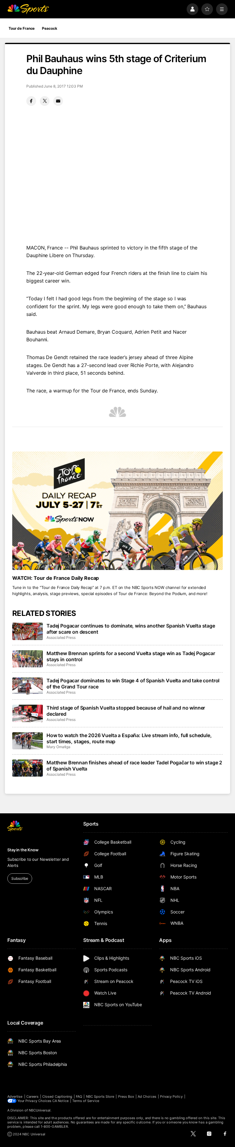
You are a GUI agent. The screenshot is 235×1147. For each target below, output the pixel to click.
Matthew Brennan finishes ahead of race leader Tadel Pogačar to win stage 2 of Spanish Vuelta (134, 765)
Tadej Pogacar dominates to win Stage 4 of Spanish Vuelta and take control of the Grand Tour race (133, 683)
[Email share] (58, 101)
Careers (32, 1096)
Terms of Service (85, 1101)
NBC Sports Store (100, 1096)
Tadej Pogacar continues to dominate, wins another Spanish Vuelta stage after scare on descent (131, 629)
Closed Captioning (57, 1096)
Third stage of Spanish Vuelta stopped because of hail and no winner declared (126, 711)
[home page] (28, 9)
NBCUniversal (40, 1110)
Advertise (15, 1096)
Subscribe (19, 878)
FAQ (79, 1096)
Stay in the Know (23, 849)
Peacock (49, 28)
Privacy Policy (171, 1096)
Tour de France (22, 28)
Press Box (126, 1096)
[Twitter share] (45, 101)
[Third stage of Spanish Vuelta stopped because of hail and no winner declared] (27, 713)
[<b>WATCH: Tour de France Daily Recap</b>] (117, 511)
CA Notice (60, 1101)
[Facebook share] (31, 101)
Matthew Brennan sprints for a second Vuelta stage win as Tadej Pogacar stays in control (131, 656)
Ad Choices (147, 1096)
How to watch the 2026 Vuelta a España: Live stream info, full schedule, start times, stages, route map (129, 738)
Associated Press (61, 637)
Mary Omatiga (58, 746)
